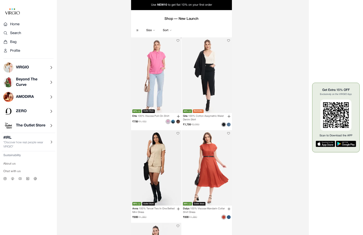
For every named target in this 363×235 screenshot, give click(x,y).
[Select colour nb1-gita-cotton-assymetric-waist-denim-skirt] (223, 124)
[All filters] (137, 30)
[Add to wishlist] (178, 40)
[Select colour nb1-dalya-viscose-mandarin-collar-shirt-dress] (223, 217)
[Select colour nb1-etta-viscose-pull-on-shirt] (168, 121)
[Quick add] (178, 116)
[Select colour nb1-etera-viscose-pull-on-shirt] (173, 121)
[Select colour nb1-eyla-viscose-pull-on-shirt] (178, 121)
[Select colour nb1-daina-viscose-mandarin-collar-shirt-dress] (228, 217)
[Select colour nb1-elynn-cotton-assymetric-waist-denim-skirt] (228, 124)
